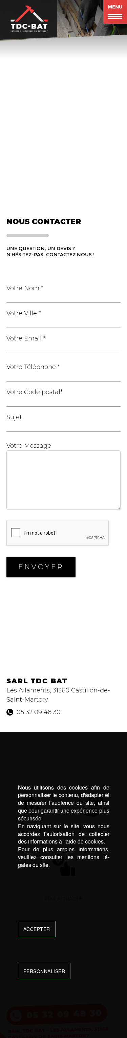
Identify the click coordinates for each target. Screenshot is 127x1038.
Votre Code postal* (34, 392)
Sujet (14, 417)
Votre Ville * (23, 313)
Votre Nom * (24, 288)
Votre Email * (26, 338)
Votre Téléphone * (33, 367)
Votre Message (28, 445)
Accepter (36, 929)
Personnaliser (44, 971)
